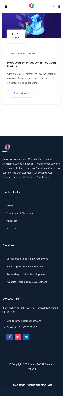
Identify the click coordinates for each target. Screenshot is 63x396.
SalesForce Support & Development (27, 258)
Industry (11, 228)
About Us (11, 220)
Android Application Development (26, 274)
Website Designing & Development (26, 282)
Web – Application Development (25, 266)
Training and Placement (20, 213)
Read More (20, 93)
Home (9, 205)
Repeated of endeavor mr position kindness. (31, 64)
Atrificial (21, 53)
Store (31, 53)
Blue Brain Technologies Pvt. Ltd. (32, 384)
